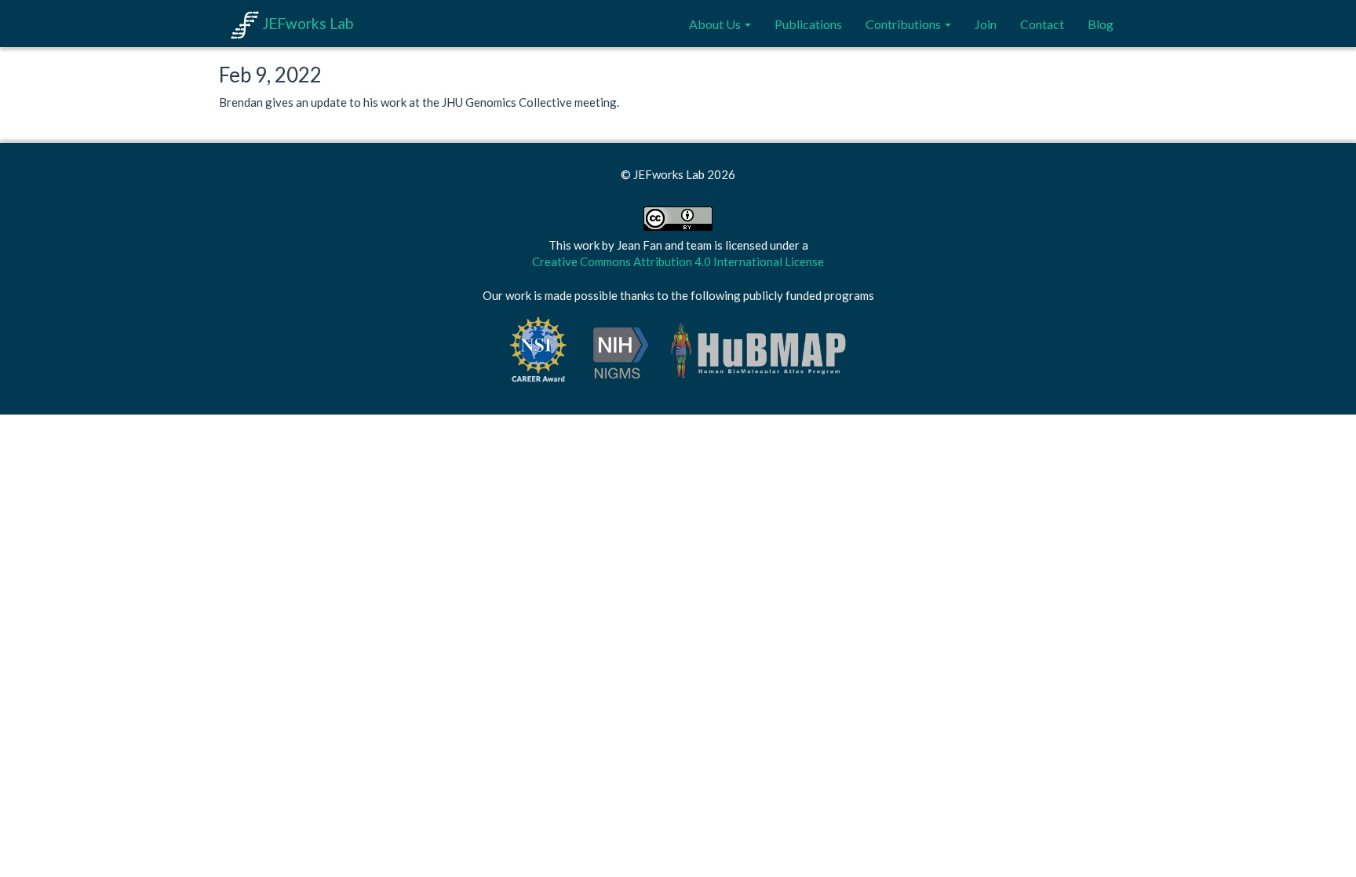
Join (986, 23)
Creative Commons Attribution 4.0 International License (678, 261)
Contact (1042, 23)
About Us (716, 23)
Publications (808, 23)
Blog (1101, 23)
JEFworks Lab (306, 23)
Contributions (904, 23)
